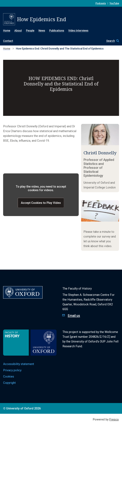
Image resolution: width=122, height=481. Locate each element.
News (42, 30)
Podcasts (101, 3)
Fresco (114, 419)
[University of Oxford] (9, 19)
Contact (8, 40)
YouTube (114, 3)
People (30, 30)
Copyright (9, 383)
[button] (111, 40)
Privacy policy (12, 370)
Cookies (8, 376)
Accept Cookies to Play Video (41, 203)
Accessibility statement (18, 364)
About (18, 30)
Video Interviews (78, 30)
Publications (56, 30)
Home (6, 30)
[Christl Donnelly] (100, 158)
